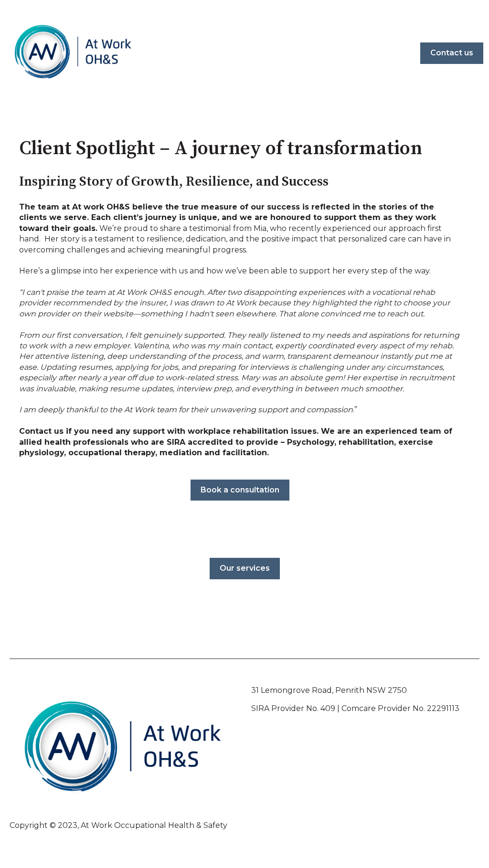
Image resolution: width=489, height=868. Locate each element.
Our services (245, 568)
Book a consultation (240, 489)
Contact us (451, 52)
